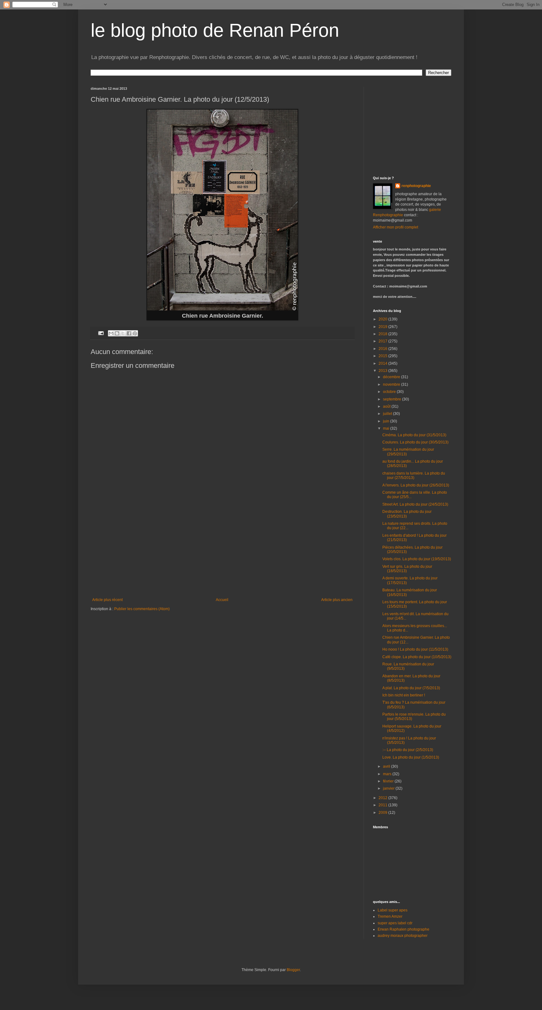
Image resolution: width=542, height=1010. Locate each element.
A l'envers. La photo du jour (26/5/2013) (415, 485)
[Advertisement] (222, 550)
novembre (392, 384)
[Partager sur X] (123, 333)
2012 (383, 798)
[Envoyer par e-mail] (111, 333)
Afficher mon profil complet (395, 227)
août (387, 406)
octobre (390, 391)
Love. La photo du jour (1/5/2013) (410, 757)
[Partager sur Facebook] (129, 333)
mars (387, 774)
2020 (383, 319)
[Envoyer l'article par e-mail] (101, 333)
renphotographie (416, 186)
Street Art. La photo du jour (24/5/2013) (415, 504)
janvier (389, 788)
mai (386, 428)
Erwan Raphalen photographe (403, 929)
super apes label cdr (395, 923)
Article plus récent (107, 600)
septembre (392, 399)
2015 (383, 356)
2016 (383, 349)
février (389, 781)
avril (387, 766)
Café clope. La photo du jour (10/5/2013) (416, 657)
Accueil (222, 600)
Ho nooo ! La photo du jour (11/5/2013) (415, 649)
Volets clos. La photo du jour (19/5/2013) (416, 559)
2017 (383, 341)
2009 (383, 812)
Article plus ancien (337, 600)
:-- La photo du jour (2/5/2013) (407, 750)
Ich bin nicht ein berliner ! (403, 695)
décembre (392, 377)
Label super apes (392, 910)
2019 (383, 327)
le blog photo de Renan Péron (215, 30)
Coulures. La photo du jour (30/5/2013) (415, 442)
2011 (383, 805)
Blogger (293, 970)
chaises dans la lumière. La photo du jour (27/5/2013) (413, 475)
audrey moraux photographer (403, 935)
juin (386, 421)
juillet (388, 413)
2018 (383, 334)
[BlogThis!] (117, 333)
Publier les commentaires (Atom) (142, 609)
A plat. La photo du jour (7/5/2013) (411, 688)
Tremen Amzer (390, 916)
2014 (383, 363)
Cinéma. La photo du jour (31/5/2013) (414, 435)
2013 (383, 370)
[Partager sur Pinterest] (135, 333)
